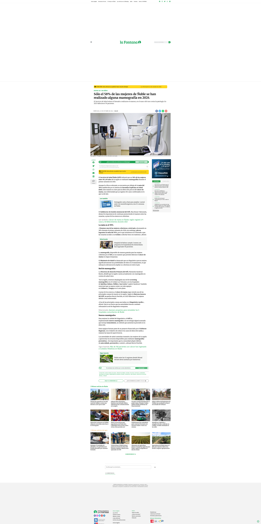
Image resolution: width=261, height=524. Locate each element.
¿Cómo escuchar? (136, 514)
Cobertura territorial (155, 514)
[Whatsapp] (167, 1)
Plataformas (153, 512)
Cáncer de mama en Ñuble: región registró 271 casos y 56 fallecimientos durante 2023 (121, 221)
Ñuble (123, 374)
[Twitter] (165, 1)
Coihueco (136, 373)
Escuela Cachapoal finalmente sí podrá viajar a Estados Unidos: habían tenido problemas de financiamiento (141, 404)
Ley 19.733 (115, 513)
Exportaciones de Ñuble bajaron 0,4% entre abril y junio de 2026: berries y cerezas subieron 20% (162, 186)
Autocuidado (108, 373)
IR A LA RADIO (165, 82)
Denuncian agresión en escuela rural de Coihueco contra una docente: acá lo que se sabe (99, 403)
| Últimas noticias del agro (98, 430)
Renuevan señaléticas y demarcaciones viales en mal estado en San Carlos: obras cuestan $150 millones (161, 192)
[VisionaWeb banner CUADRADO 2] (161, 178)
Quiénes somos (116, 514)
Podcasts (135, 1)
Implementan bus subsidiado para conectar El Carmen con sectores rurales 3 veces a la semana (140, 425)
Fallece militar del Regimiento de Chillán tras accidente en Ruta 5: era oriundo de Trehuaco (161, 403)
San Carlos (133, 374)
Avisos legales (94, 1)
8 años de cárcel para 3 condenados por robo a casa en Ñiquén (162, 199)
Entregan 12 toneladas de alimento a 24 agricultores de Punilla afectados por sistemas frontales (99, 448)
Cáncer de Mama (121, 373)
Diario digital (116, 511)
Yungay (105, 375)
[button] (156, 111)
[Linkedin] (104, 516)
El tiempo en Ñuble (112, 1)
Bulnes (114, 373)
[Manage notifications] (258, 521)
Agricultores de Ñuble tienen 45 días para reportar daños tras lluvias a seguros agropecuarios (161, 447)
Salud (119, 83)
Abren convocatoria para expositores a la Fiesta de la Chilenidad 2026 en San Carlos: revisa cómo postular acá (119, 425)
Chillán (132, 373)
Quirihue (127, 374)
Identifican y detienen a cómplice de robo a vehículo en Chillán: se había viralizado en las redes (160, 425)
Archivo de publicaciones (119, 520)
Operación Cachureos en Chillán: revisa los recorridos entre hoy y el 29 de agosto (99, 424)
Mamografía (113, 374)
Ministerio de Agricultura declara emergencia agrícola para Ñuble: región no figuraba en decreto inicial (141, 448)
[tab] (156, 181)
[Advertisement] (130, 498)
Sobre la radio (135, 512)
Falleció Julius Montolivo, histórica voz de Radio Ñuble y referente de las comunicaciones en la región (120, 404)
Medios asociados (136, 516)
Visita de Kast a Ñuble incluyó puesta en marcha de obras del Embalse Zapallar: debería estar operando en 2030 (120, 448)
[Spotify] (170, 1)
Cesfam (127, 373)
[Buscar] (170, 42)
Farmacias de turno (102, 1)
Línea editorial (116, 518)
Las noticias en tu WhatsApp (123, 1)
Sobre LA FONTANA (143, 1)
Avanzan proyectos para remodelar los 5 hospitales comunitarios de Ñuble (119, 311)
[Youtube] (102, 516)
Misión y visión (116, 516)
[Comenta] (94, 181)
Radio (131, 1)
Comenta (93, 183)
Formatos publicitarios (155, 515)
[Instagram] (162, 1)
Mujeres (118, 374)
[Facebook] (159, 1)
